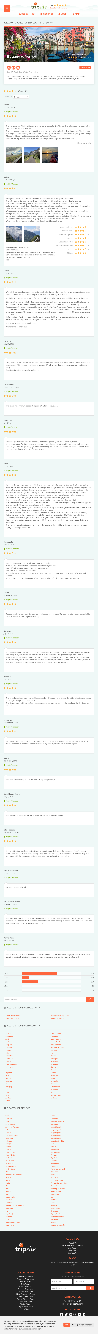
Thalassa (54, 1211)
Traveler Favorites (25, 1289)
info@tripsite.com (74, 1304)
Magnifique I (56, 1127)
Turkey (53, 1092)
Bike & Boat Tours (12, 1018)
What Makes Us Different (72, 1245)
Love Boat (9, 1138)
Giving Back (73, 1250)
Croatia (8, 1061)
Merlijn (53, 1144)
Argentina (9, 1036)
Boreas (8, 1147)
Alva (7, 1121)
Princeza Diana (56, 1177)
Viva (7, 1116)
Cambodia (9, 1047)
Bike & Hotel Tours (12, 1015)
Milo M (53, 1147)
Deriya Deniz (10, 1169)
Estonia (8, 1075)
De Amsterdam (11, 1158)
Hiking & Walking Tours (60, 1015)
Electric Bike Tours (25, 1292)
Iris (6, 1211)
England (8, 1073)
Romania (54, 1061)
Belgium (8, 1045)
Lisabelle (54, 1119)
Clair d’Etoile (10, 1155)
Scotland (54, 1064)
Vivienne (54, 1222)
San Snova (55, 1194)
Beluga (8, 1144)
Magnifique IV (56, 1135)
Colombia (9, 1056)
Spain (53, 1078)
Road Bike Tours (25, 1302)
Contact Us (72, 1253)
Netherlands (55, 1042)
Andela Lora (10, 1124)
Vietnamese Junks (57, 1217)
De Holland (9, 1160)
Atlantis (8, 1132)
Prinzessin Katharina (59, 1183)
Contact (48, 14)
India (7, 1089)
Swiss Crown (55, 1208)
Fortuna (8, 1194)
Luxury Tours (25, 1282)
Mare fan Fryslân (57, 1141)
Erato (7, 1180)
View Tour (85, 67)
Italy (7, 1095)
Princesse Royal (57, 1180)
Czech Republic (11, 1064)
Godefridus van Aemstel (14, 1205)
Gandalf (8, 1200)
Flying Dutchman (57, 1214)
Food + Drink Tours (25, 1297)
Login (63, 14)
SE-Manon (55, 1200)
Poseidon (54, 1172)
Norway (54, 1050)
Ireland (8, 1092)
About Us (72, 1243)
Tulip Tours (25, 1284)
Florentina (55, 1149)
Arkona (8, 1130)
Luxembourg (56, 1039)
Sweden (54, 1084)
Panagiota (55, 1163)
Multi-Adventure (57, 1018)
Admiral (8, 1119)
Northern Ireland (57, 1047)
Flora (7, 1188)
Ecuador (8, 1070)
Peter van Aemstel (58, 1169)
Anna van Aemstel (12, 1127)
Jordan (8, 1098)
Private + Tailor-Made (25, 1279)
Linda (53, 1116)
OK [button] (66, 1325)
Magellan (54, 1124)
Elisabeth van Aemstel (13, 1175)
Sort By (7, 96)
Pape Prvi (54, 1166)
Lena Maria (9, 1225)
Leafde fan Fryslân (12, 1222)
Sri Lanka (54, 1081)
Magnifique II (56, 1130)
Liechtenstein (56, 1033)
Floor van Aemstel (58, 1121)
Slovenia (54, 1073)
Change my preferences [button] (82, 1325)
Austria (8, 1042)
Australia (8, 1039)
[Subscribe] (90, 1288)
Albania (8, 1033)
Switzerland (55, 1087)
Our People (72, 1248)
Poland (53, 1056)
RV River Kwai (56, 1191)
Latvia (7, 1101)
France (8, 1078)
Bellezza (8, 1141)
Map (77, 14)
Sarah (53, 1197)
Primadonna (55, 1175)
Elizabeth (9, 1177)
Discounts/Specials (25, 1277)
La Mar (8, 1219)
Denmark (8, 1067)
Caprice (8, 1149)
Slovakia (54, 1070)
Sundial (54, 1205)
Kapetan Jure (10, 1214)
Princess (54, 1155)
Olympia (54, 1160)
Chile (7, 1053)
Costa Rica (9, 1059)
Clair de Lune (10, 1152)
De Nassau (9, 1163)
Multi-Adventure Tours (25, 1294)
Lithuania (54, 1036)
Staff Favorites (25, 1287)
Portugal (54, 1059)
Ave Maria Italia (11, 1135)
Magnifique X (56, 1138)
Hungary (8, 1087)
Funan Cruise (10, 1197)
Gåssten (8, 1203)
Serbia (53, 1067)
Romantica (55, 1186)
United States (56, 1095)
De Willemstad (10, 1166)
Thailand (54, 1089)
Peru (52, 1053)
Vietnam (54, 1098)
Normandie (55, 1152)
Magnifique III (56, 1132)
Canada (8, 1050)
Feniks (7, 1183)
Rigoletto (54, 1158)
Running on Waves (58, 1188)
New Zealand (56, 1045)
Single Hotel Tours (25, 1307)
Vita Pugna (55, 1219)
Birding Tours (25, 1304)
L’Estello (8, 1217)
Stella (53, 1203)
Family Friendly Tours (25, 1299)
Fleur (7, 1186)
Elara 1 (8, 1172)
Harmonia (9, 1208)
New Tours (25, 1309)
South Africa (55, 1075)
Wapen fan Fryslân (58, 1225)
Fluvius (8, 1191)
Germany (9, 1081)
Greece (8, 1084)
